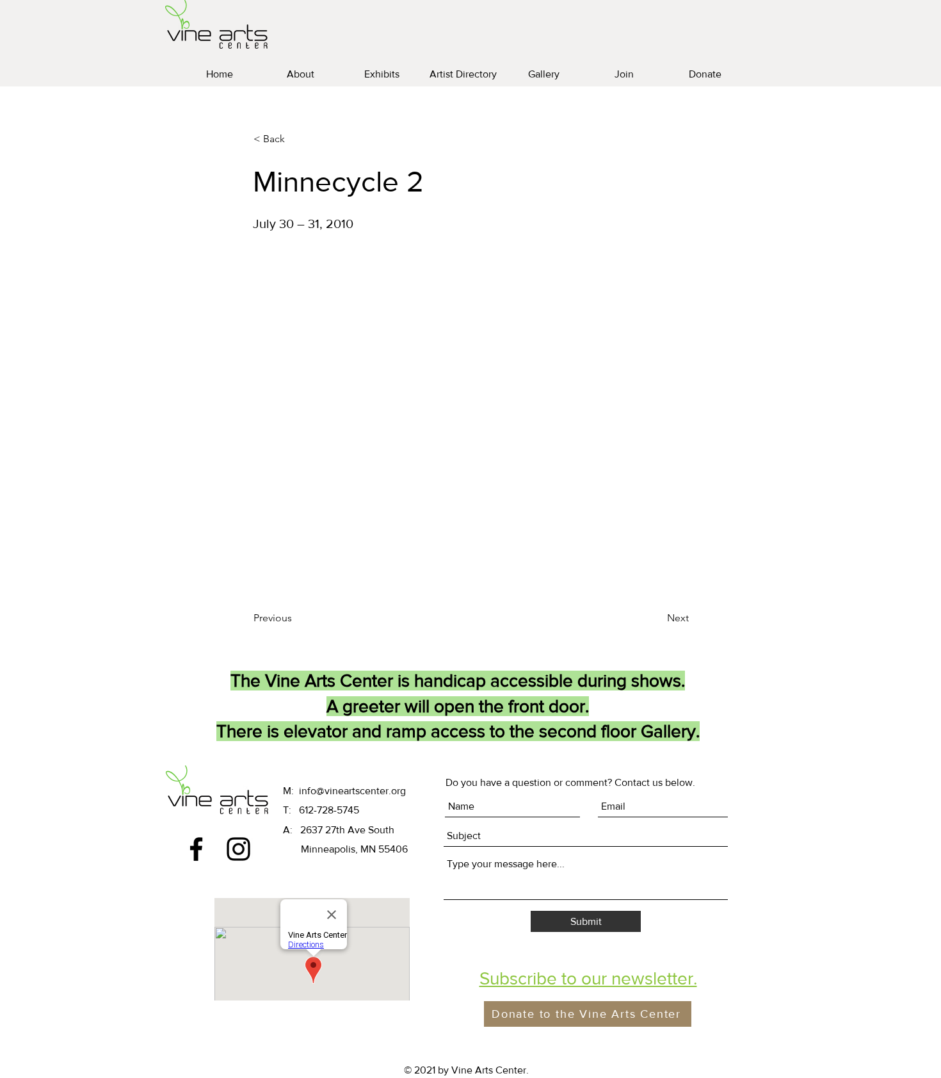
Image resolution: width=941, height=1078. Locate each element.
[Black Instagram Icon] (238, 849)
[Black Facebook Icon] (196, 849)
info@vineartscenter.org (352, 790)
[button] (588, 978)
